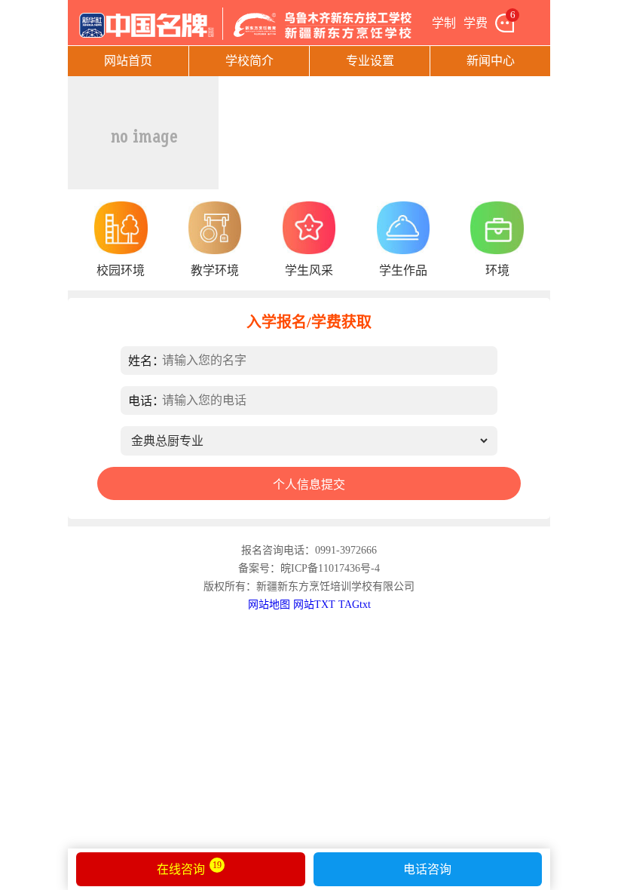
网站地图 (269, 604)
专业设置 (370, 60)
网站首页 (128, 60)
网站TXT (314, 604)
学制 (444, 23)
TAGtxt (354, 604)
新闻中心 (491, 60)
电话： (146, 400)
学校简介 (249, 60)
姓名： (146, 360)
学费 (476, 23)
